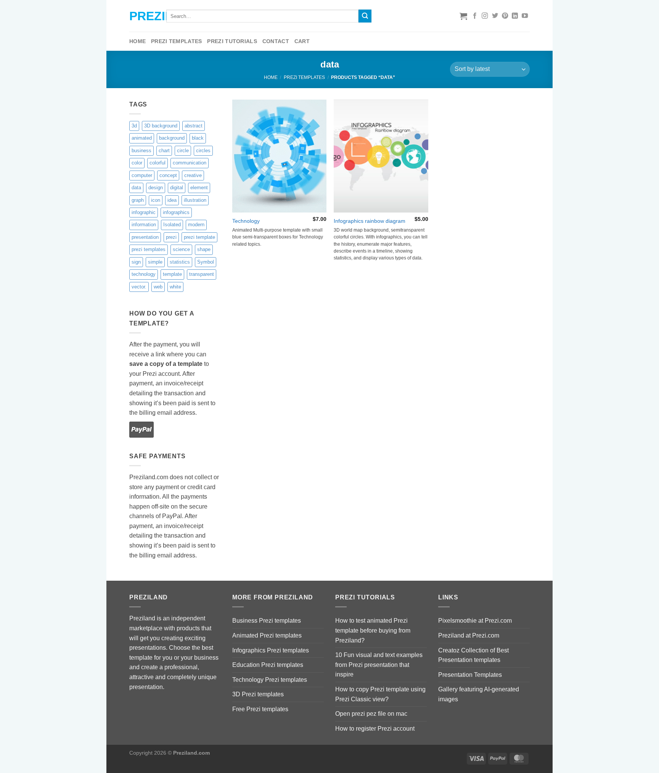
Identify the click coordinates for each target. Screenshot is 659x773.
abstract (194, 126)
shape (204, 249)
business (141, 150)
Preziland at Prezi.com (468, 635)
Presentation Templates (470, 675)
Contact (275, 41)
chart (164, 150)
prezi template (199, 237)
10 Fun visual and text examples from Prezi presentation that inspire (379, 665)
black (198, 138)
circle (183, 150)
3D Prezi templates (258, 694)
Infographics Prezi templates (270, 650)
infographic (144, 212)
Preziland (142, 16)
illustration (195, 200)
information (144, 224)
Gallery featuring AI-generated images (478, 694)
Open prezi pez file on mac (371, 713)
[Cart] (463, 16)
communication (189, 163)
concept (168, 175)
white (175, 287)
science (181, 249)
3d (134, 126)
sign (136, 262)
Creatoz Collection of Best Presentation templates (473, 655)
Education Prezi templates (267, 665)
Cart (302, 41)
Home (137, 41)
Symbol (205, 262)
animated (142, 138)
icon (155, 200)
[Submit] (364, 16)
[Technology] (279, 156)
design (155, 187)
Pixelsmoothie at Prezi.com (475, 620)
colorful (157, 163)
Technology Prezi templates (269, 679)
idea (172, 200)
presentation (145, 237)
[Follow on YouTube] (525, 16)
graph (138, 200)
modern (196, 224)
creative (193, 175)
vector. (139, 287)
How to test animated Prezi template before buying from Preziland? (372, 630)
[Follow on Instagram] (485, 16)
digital (176, 187)
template (172, 274)
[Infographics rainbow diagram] (381, 156)
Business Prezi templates (266, 620)
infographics (176, 212)
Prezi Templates (176, 41)
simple (155, 262)
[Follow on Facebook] (475, 16)
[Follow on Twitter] (495, 16)
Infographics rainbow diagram (369, 221)
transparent (201, 274)
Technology (246, 221)
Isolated (172, 224)
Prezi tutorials (232, 41)
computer (142, 175)
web (158, 287)
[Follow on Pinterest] (505, 16)
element (199, 187)
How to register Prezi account (375, 728)
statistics (180, 262)
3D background (160, 126)
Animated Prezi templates (267, 635)
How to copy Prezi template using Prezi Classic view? (380, 694)
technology (144, 274)
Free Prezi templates (260, 709)
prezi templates (149, 249)
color (137, 163)
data (136, 187)
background (172, 138)
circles (203, 150)
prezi (171, 237)
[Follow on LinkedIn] (515, 16)
